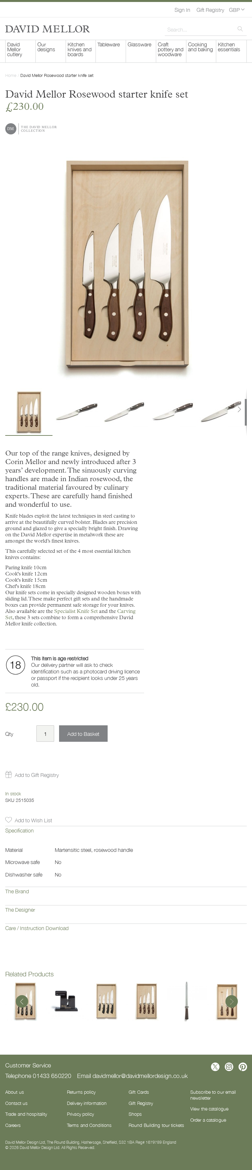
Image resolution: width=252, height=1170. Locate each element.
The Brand (17, 891)
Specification (19, 830)
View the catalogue (209, 1108)
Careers (13, 1125)
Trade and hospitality (26, 1114)
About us (14, 1091)
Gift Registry (210, 9)
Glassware (139, 44)
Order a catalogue (208, 1119)
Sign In (182, 9)
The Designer (20, 909)
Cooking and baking (200, 46)
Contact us (16, 1103)
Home (10, 75)
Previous (22, 1002)
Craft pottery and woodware (170, 49)
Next (230, 1002)
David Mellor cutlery (14, 49)
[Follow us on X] (215, 1067)
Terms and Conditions (89, 1125)
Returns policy (81, 1091)
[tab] (126, 835)
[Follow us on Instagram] (229, 1067)
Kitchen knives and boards (80, 49)
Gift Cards (139, 1091)
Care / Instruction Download (37, 928)
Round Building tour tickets (156, 1125)
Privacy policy (80, 1114)
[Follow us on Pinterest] (243, 1067)
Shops (135, 1114)
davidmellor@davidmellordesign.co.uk (140, 1075)
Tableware (108, 44)
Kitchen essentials (229, 46)
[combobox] (206, 29)
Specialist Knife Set (76, 611)
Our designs (46, 46)
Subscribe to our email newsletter (213, 1094)
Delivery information (87, 1103)
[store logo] (47, 29)
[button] (236, 9)
